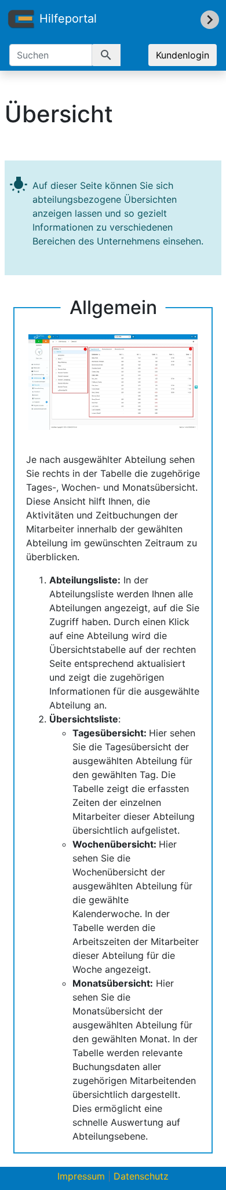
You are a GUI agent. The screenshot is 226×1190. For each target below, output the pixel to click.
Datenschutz (141, 1176)
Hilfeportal (68, 18)
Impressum (81, 1176)
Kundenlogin (182, 55)
